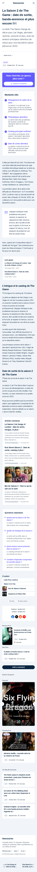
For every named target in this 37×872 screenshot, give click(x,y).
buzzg (22, 851)
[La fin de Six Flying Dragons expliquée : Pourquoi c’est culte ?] (18, 704)
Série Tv (6, 734)
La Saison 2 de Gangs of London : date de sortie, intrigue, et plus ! (15, 427)
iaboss (15, 851)
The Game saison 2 (23, 601)
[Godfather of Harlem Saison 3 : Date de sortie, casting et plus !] (18, 655)
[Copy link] (24, 617)
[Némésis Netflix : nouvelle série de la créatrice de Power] (18, 741)
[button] (3, 3)
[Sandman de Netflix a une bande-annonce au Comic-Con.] (7, 636)
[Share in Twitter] (16, 617)
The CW (5, 62)
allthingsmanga (6, 851)
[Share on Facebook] (13, 617)
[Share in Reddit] (20, 617)
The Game (12, 601)
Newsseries (18, 3)
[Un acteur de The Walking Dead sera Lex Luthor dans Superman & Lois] (18, 795)
